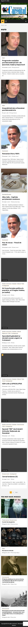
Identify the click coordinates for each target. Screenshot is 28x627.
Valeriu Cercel (15, 156)
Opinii (3, 57)
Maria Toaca (14, 584)
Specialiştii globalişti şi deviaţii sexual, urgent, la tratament (12, 338)
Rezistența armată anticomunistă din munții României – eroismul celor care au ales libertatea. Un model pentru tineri (13, 613)
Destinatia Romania (6, 194)
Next (16, 492)
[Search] (26, 21)
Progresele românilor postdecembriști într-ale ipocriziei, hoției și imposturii (13, 63)
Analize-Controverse (7, 283)
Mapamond (4, 333)
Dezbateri (14, 283)
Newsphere (21, 623)
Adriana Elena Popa (16, 201)
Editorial (19, 283)
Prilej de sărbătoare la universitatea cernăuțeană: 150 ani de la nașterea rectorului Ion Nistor (13, 580)
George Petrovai (16, 67)
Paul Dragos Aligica (15, 552)
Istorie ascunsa (20, 424)
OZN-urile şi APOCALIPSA (12, 384)
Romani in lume (5, 474)
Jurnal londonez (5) (10, 477)
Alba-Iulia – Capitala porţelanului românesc (11, 198)
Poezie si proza (5, 520)
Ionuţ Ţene (14, 617)
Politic (22, 283)
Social (3, 381)
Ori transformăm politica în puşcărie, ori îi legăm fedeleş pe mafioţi (13, 290)
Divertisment (5, 151)
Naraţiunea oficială (7, 550)
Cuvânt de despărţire (8, 522)
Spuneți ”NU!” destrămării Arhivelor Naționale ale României (12, 431)
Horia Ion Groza (15, 524)
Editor (13, 295)
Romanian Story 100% (10, 154)
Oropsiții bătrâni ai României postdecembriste (13, 109)
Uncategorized (5, 285)
